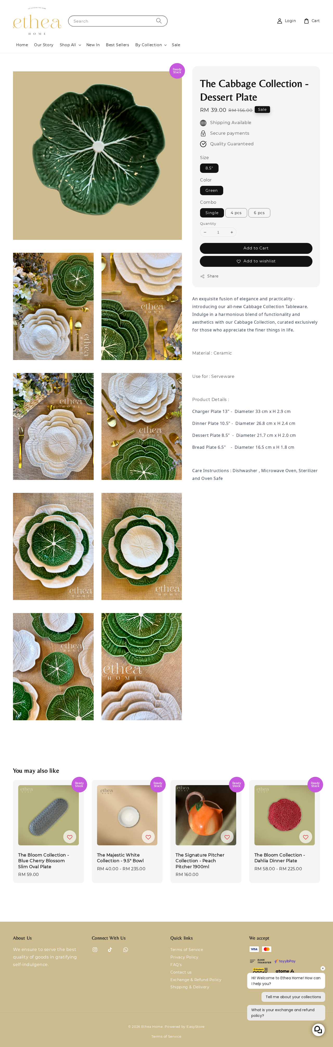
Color (206, 180)
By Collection (148, 45)
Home (22, 45)
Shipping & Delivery (189, 987)
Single (212, 212)
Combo (208, 202)
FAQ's (176, 964)
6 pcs (259, 212)
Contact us (181, 972)
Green (212, 190)
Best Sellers (117, 45)
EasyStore (196, 1026)
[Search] (159, 21)
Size (204, 157)
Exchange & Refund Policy (195, 979)
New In (93, 45)
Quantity (208, 223)
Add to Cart (256, 248)
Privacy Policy (184, 957)
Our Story (43, 45)
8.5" (209, 168)
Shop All (68, 45)
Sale (176, 45)
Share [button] (213, 276)
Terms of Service (186, 949)
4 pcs (236, 212)
